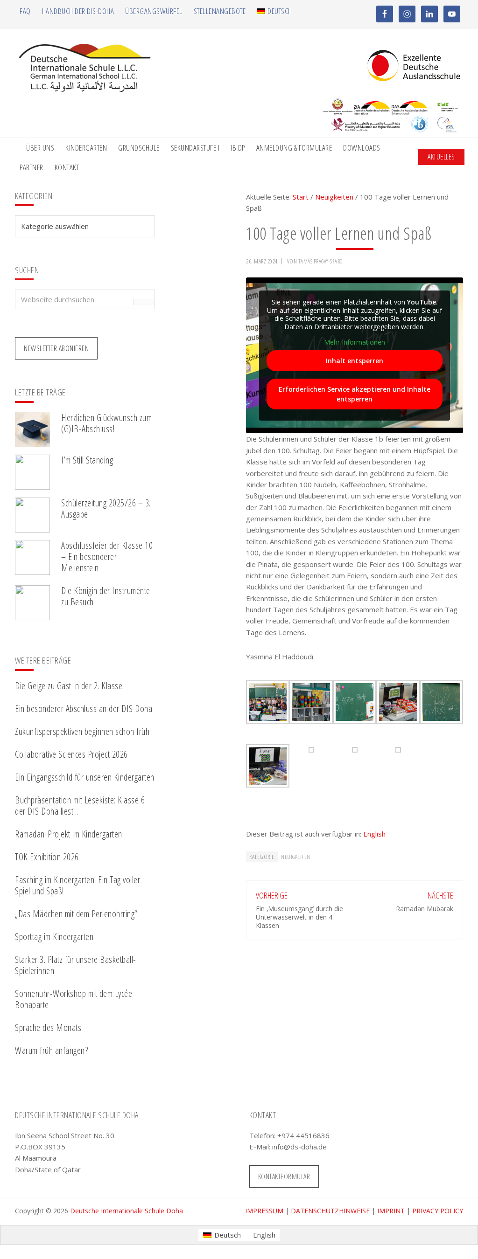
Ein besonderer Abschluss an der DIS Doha (83, 708)
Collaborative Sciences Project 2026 (71, 754)
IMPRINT (391, 1210)
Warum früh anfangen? (51, 1050)
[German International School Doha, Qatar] (85, 89)
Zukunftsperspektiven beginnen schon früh (82, 731)
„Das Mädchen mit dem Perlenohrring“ (76, 913)
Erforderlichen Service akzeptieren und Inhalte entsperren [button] (354, 394)
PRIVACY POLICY (437, 1210)
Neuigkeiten (295, 857)
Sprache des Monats (48, 1027)
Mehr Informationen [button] (354, 342)
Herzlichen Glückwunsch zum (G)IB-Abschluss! (106, 423)
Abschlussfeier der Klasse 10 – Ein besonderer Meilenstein (107, 556)
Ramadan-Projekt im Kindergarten (68, 834)
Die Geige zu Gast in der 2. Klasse (68, 685)
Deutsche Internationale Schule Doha (126, 1210)
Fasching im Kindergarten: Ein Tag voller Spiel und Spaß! (77, 885)
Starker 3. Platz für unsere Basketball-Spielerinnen (75, 965)
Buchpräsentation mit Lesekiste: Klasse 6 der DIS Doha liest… (80, 805)
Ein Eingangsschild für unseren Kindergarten (85, 777)
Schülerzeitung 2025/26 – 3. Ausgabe (106, 508)
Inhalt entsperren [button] (354, 360)
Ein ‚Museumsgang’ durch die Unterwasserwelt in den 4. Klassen (299, 917)
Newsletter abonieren (56, 348)
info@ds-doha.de (299, 1146)
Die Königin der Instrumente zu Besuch (105, 596)
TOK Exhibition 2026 (47, 857)
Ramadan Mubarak (424, 908)
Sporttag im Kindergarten (54, 936)
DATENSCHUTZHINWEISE (330, 1210)
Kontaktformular (284, 1176)
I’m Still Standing (87, 460)
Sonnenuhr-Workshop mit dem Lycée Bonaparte (73, 999)
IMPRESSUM (264, 1210)
